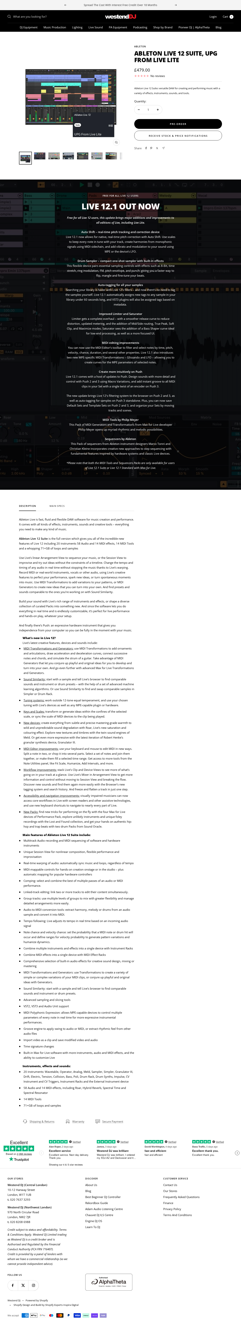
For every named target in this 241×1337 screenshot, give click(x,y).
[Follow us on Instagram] (33, 1285)
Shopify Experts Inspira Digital (62, 1305)
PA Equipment (118, 27)
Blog (218, 27)
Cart (227, 16)
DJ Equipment (28, 27)
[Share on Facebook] (146, 148)
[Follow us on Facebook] (13, 1285)
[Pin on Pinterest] (151, 148)
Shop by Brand (162, 27)
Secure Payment (112, 1121)
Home (11, 38)
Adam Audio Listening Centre (104, 1209)
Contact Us (170, 1185)
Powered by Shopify (37, 1300)
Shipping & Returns (42, 1121)
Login (213, 16)
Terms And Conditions (177, 1215)
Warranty (78, 1121)
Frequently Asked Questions (181, 1197)
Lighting (77, 27)
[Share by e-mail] (163, 148)
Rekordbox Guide (96, 1203)
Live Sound (95, 27)
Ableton (140, 46)
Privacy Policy (172, 1209)
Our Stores (170, 1191)
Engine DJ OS (93, 1221)
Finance (168, 1203)
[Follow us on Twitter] (23, 1285)
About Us (91, 1185)
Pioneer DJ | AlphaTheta (194, 27)
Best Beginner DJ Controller (103, 1197)
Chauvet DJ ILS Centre (99, 1215)
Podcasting (140, 27)
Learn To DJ (92, 1227)
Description (27, 506)
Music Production (54, 27)
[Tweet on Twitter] (157, 148)
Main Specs (57, 506)
